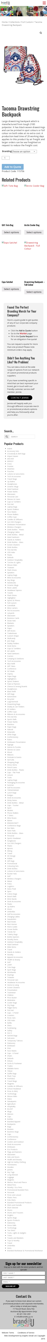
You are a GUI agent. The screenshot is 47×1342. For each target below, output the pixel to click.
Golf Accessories (13, 787)
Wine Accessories (14, 577)
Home (5, 22)
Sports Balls (12, 719)
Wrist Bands (12, 899)
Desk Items (11, 646)
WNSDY (10, 461)
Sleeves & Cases (13, 499)
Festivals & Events (14, 757)
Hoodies (10, 1167)
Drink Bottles (12, 547)
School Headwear (14, 1089)
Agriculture (11, 1104)
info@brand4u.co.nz (24, 1316)
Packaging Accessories (16, 782)
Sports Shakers (13, 509)
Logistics (10, 886)
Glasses (10, 1114)
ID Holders (11, 709)
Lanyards (10, 613)
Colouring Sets (13, 866)
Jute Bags (11, 641)
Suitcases (11, 1038)
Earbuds (10, 557)
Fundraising (11, 1028)
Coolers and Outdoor (15, 1142)
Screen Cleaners (13, 545)
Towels (10, 593)
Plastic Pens (12, 1197)
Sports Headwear (14, 838)
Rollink (9, 858)
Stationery (11, 1043)
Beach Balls (11, 896)
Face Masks (12, 512)
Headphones (12, 484)
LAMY (9, 965)
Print (9, 1048)
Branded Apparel (13, 1121)
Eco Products (12, 1149)
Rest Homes (12, 924)
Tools (9, 777)
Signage (10, 744)
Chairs (9, 1056)
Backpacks (11, 1124)
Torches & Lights (14, 562)
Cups (9, 1116)
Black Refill (11, 691)
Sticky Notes (12, 800)
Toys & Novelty (13, 1240)
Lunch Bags (11, 793)
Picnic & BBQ (12, 1091)
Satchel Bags (12, 1035)
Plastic (9, 846)
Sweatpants (11, 1101)
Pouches (10, 471)
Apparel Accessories (15, 957)
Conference (11, 669)
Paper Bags (11, 676)
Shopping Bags (13, 762)
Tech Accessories (14, 476)
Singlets (10, 1215)
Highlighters (11, 679)
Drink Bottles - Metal (15, 534)
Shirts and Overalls (14, 1205)
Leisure (10, 775)
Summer (10, 785)
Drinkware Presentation (16, 524)
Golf (8, 876)
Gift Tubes (11, 666)
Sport (9, 808)
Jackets (10, 1170)
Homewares (12, 1164)
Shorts (9, 1210)
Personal (10, 836)
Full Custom (12, 603)
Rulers (9, 739)
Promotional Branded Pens (17, 1190)
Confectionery (12, 737)
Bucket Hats (12, 873)
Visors (9, 909)
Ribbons (10, 755)
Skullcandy (11, 638)
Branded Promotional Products (19, 1202)
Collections (14, 22)
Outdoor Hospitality (15, 560)
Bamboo (10, 724)
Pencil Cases (12, 767)
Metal (9, 881)
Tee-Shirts (11, 1230)
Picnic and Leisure (14, 1195)
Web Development (11, 1336)
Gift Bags (10, 694)
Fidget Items (12, 1008)
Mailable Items (13, 1068)
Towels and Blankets (15, 1238)
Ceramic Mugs (12, 486)
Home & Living (13, 985)
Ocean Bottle (12, 929)
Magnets (10, 1083)
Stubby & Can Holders (15, 707)
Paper (9, 628)
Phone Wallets (12, 514)
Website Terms (8, 1333)
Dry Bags (10, 1005)
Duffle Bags (12, 1073)
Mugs (9, 1111)
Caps (9, 1134)
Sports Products (13, 1220)
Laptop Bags (12, 507)
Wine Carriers (12, 608)
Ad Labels (11, 651)
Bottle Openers (13, 937)
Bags (9, 1127)
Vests (9, 1248)
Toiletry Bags (12, 934)
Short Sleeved (12, 1207)
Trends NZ (11, 932)
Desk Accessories (14, 798)
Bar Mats (10, 828)
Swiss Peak (11, 889)
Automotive (11, 696)
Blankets (10, 623)
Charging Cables (13, 532)
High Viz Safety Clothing (16, 1162)
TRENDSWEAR (13, 790)
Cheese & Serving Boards (17, 686)
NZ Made (11, 671)
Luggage (10, 1177)
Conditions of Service (26, 1333)
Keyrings (10, 975)
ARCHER (10, 459)
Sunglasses (11, 841)
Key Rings (11, 580)
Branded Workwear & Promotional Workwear (25, 1250)
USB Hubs (11, 552)
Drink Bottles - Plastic (15, 529)
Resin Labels (12, 588)
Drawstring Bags (13, 704)
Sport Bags (11, 970)
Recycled (10, 699)
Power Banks (12, 491)
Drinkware (11, 1046)
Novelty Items (12, 939)
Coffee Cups (12, 517)
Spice (9, 891)
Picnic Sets (11, 1018)
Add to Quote (12, 167)
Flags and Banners (14, 1152)
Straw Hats (11, 620)
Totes (9, 1235)
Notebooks (11, 583)
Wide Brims (11, 947)
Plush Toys (11, 1076)
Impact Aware (12, 456)
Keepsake (11, 732)
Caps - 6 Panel (12, 1053)
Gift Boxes (11, 631)
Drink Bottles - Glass (15, 542)
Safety (9, 1030)
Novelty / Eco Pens (14, 1187)
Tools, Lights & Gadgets (16, 1233)
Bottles (10, 1119)
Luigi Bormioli (12, 701)
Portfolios (11, 1078)
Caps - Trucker (13, 805)
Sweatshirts (11, 919)
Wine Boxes (12, 818)
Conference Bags (14, 825)
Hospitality (11, 1106)
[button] (41, 33)
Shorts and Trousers (15, 1213)
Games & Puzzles (14, 747)
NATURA (10, 760)
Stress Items (12, 765)
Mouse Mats (12, 565)
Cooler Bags (12, 1003)
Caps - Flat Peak (13, 772)
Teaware (10, 567)
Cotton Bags (12, 894)
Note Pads (11, 830)
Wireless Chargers (14, 527)
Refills (9, 1023)
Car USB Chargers (14, 522)
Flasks (9, 555)
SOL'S (9, 1033)
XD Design (11, 856)
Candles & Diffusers (15, 519)
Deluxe (10, 1061)
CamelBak (11, 605)
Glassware (11, 494)
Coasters (10, 1015)
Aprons (10, 848)
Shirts (9, 1025)
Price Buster (12, 997)
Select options (11, 232)
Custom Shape (13, 636)
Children (10, 995)
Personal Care (12, 497)
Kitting (9, 851)
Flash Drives (12, 570)
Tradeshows (12, 633)
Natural (10, 729)
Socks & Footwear (14, 1063)
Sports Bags (12, 1218)
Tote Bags (11, 967)
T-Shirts (10, 815)
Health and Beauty (14, 1159)
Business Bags (13, 1132)
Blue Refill (11, 664)
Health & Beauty (13, 960)
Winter (9, 820)
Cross (9, 464)
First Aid (10, 504)
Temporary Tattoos (15, 1040)
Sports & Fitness (13, 600)
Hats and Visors (13, 1157)
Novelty (10, 954)
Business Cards (13, 618)
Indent (9, 448)
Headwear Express (14, 590)
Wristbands (11, 972)
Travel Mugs (12, 479)
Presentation (12, 990)
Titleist (9, 1071)
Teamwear (11, 992)
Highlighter (11, 598)
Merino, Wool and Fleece (17, 1182)
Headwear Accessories (16, 982)
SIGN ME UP (10, 1286)
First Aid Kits (12, 550)
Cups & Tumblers (14, 502)
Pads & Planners (13, 684)
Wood (9, 752)
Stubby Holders (13, 643)
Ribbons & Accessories (16, 714)
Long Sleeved (12, 1175)
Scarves (10, 656)
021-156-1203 (24, 1314)
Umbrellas (11, 911)
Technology (11, 1094)
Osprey (10, 674)
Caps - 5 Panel (12, 1013)
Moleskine (11, 1000)
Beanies (10, 1129)
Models (10, 810)
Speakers (10, 572)
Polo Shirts (11, 1200)
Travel (9, 853)
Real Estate (11, 922)
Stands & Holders (14, 540)
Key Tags (10, 1172)
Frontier (10, 466)
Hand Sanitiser (12, 489)
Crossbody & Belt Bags (16, 454)
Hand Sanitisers (13, 537)
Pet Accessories (13, 610)
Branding (7, 151)
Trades (10, 1066)
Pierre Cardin (12, 927)
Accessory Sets (13, 451)
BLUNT (10, 1109)
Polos (9, 884)
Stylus (9, 1099)
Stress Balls (11, 1225)
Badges (10, 795)
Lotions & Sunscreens (15, 474)
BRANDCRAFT (13, 823)
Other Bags (11, 734)
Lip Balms (11, 481)
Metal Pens (11, 1185)
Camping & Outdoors (15, 658)
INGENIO (10, 469)
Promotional (12, 863)
